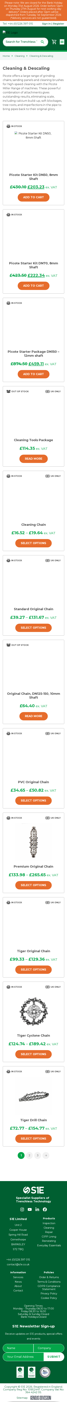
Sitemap (22, 1397)
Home (6, 55)
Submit (54, 1356)
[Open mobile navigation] (62, 41)
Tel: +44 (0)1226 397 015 (18, 23)
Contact (18, 1290)
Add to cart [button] (33, 197)
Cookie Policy (49, 1298)
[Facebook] (45, 1209)
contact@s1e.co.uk (18, 1264)
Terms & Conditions (48, 1281)
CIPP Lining (49, 1236)
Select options (33, 543)
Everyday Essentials (49, 1245)
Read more (33, 458)
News (18, 1281)
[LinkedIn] (37, 1209)
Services (18, 1277)
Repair (49, 1232)
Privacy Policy (49, 1293)
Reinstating (49, 1240)
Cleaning (20, 55)
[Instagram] (22, 1209)
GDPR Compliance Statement (49, 1288)
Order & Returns (49, 1277)
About (18, 1286)
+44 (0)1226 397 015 (18, 1259)
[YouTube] (30, 1209)
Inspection (49, 1223)
